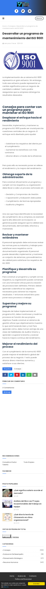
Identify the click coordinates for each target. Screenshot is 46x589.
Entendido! (36, 584)
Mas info (6, 587)
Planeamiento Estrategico (23, 558)
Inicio (4, 26)
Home (12, 576)
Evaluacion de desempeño (23, 554)
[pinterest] (30, 11)
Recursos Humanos (23, 562)
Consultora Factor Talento (9, 463)
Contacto (32, 576)
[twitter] (23, 11)
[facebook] (16, 11)
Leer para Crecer (10, 43)
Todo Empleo (29, 462)
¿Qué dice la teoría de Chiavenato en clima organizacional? (23, 517)
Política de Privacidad (23, 579)
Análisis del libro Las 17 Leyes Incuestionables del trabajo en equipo (27, 504)
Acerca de (22, 576)
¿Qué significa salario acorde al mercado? (28, 491)
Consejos (11, 26)
